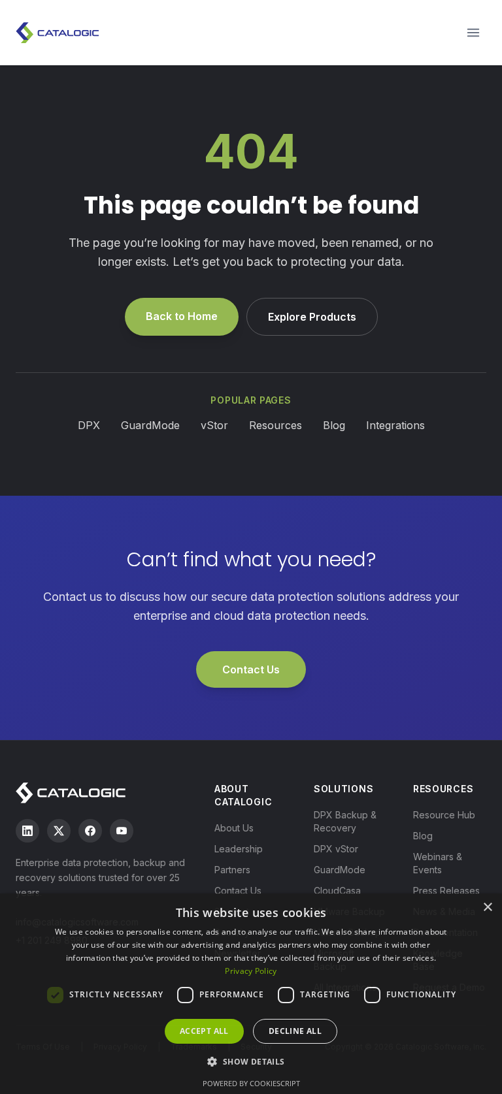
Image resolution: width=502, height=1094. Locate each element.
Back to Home (182, 316)
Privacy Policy (250, 970)
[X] (59, 831)
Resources (275, 425)
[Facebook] (90, 831)
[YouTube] (121, 831)
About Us (234, 827)
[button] (250, 1061)
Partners (232, 869)
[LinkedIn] (27, 831)
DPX (89, 425)
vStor (214, 425)
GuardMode (150, 425)
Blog (334, 425)
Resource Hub (444, 814)
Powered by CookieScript (251, 1083)
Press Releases (446, 890)
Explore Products (312, 316)
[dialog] (251, 993)
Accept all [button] (204, 1031)
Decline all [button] (295, 1031)
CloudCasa (337, 890)
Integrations (395, 425)
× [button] (487, 907)
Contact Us (251, 669)
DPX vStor (336, 848)
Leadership (238, 848)
